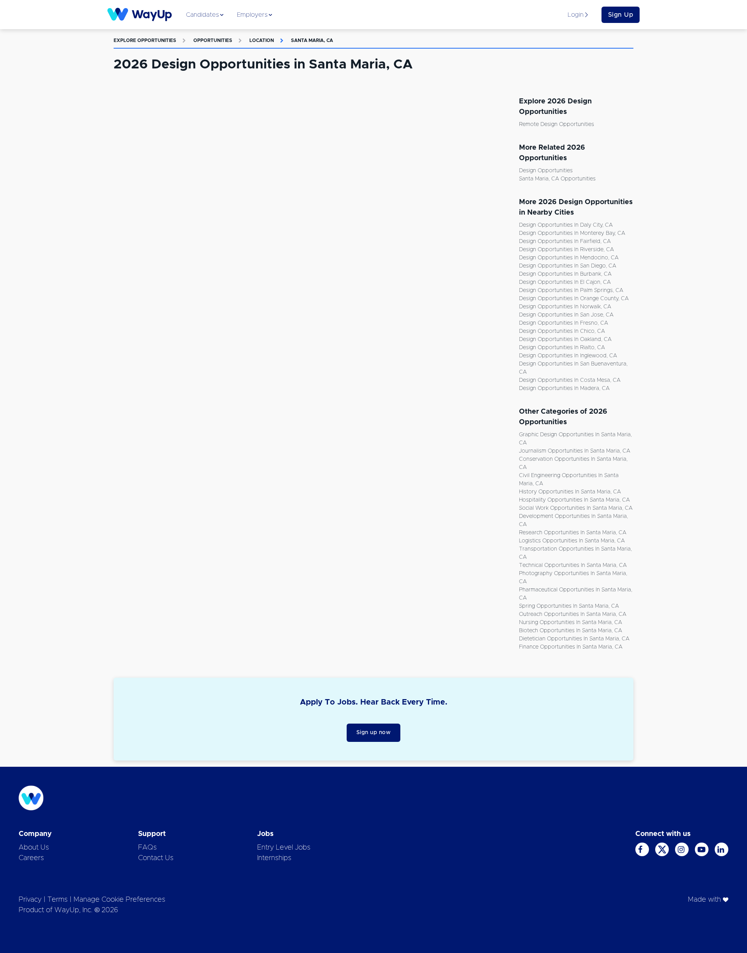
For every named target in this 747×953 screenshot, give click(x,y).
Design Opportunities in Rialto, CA (562, 347)
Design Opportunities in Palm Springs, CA (571, 290)
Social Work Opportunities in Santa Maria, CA (576, 508)
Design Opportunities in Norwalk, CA (565, 307)
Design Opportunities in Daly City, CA (566, 225)
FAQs (147, 847)
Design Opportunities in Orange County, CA (574, 298)
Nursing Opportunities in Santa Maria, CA (570, 622)
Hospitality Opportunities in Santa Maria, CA (574, 500)
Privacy (30, 899)
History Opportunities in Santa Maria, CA (570, 492)
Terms (57, 899)
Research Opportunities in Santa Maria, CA (572, 532)
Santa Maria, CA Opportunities (557, 179)
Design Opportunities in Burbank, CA (565, 274)
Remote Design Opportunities (556, 124)
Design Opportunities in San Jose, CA (566, 315)
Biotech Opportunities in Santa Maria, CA (570, 630)
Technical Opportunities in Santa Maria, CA (573, 565)
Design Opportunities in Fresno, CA (563, 323)
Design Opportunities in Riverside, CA (566, 249)
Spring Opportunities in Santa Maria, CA (569, 606)
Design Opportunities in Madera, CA (564, 388)
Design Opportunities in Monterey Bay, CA (572, 233)
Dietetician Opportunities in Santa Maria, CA (574, 639)
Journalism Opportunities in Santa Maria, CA (574, 451)
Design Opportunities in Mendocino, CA (569, 258)
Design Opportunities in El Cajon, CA (565, 282)
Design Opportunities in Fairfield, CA (565, 241)
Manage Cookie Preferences (119, 899)
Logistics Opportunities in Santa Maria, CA (572, 541)
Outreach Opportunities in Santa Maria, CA (572, 614)
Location (261, 40)
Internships (274, 858)
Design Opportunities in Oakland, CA (565, 339)
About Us (34, 847)
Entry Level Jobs (283, 847)
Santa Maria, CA (312, 40)
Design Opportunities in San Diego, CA (567, 266)
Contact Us (156, 858)
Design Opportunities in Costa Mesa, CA (570, 380)
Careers (31, 858)
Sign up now (373, 732)
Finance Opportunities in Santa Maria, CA (570, 647)
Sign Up (620, 15)
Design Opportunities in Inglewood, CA (568, 355)
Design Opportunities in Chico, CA (562, 331)
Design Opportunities (546, 170)
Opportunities (212, 40)
